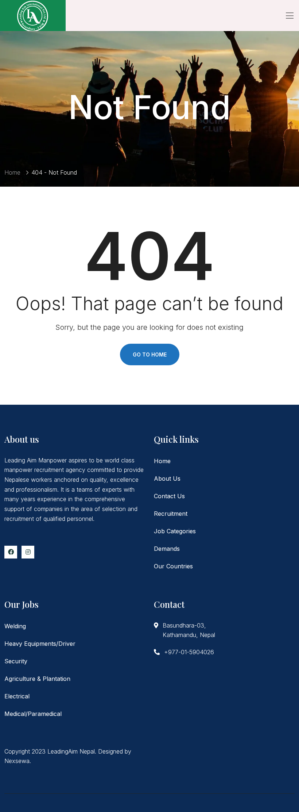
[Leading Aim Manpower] (33, 15)
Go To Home (150, 354)
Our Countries (173, 566)
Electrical (17, 696)
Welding (15, 626)
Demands (167, 548)
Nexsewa (17, 761)
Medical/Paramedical (33, 713)
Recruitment (170, 513)
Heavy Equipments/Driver (39, 643)
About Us (167, 478)
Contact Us (169, 496)
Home (12, 172)
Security (15, 661)
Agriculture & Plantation (37, 678)
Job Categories (175, 531)
